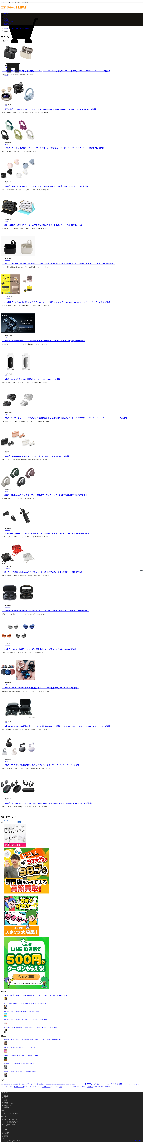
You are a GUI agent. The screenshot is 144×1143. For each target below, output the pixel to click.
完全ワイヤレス (69, 1086)
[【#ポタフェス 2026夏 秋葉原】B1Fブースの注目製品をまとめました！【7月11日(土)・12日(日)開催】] (5, 1031)
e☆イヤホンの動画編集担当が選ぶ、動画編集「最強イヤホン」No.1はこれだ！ (25, 1003)
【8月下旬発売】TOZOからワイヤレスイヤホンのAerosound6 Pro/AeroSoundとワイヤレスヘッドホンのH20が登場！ (50, 109)
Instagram (6, 1136)
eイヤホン (29, 1084)
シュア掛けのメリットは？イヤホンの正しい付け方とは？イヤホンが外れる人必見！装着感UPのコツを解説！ (33, 1039)
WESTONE (73, 1084)
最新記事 (6, 13)
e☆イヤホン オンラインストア (12, 1113)
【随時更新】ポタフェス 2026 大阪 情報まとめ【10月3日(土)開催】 (21, 1011)
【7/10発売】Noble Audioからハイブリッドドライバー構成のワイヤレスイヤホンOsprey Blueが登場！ (43, 341)
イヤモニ (96, 1084)
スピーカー (137, 1084)
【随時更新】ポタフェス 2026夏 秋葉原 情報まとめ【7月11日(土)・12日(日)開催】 (25, 1019)
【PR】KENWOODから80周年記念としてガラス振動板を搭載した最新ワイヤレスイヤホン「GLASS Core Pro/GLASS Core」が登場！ (57, 726)
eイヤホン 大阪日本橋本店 (11, 1121)
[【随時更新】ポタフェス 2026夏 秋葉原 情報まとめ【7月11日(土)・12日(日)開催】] (5, 1023)
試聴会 (102, 1087)
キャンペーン (7, 17)
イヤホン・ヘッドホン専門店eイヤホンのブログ (12, 1140)
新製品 (5, 18)
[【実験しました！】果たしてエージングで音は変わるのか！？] (5, 1075)
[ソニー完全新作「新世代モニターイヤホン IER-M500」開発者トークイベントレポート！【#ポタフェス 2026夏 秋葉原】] (5, 999)
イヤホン (88, 1084)
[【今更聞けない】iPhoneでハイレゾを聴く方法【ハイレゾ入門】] (5, 1067)
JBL (48, 1084)
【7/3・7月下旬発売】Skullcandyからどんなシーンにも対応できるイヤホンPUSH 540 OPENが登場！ (43, 572)
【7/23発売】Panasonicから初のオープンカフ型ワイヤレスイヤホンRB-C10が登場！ (36, 456)
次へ (7, 820)
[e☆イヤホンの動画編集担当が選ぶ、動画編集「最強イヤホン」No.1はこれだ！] (5, 1007)
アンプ (77, 1084)
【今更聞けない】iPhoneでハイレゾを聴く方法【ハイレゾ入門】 (21, 1063)
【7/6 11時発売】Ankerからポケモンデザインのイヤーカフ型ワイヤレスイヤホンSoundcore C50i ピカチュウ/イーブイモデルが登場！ (57, 302)
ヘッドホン (19, 1087)
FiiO (43, 1084)
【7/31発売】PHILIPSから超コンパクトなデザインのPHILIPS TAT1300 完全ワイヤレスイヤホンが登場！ (45, 186)
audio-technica (13, 1084)
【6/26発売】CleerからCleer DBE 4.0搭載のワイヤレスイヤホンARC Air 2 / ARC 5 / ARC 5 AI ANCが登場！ (45, 611)
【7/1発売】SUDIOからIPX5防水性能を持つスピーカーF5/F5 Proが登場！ (32, 379)
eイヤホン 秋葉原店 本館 (10, 1119)
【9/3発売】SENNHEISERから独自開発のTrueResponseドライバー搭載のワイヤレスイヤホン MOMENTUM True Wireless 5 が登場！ (56, 71)
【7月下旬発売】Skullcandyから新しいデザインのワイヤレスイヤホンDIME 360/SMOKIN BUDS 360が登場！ (46, 534)
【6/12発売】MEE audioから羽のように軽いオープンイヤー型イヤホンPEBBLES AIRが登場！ (40, 688)
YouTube (6, 1135)
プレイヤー (10, 1087)
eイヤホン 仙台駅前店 (9, 1124)
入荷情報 (6, 20)
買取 (105, 1087)
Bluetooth (19, 1084)
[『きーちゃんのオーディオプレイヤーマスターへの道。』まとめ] (5, 1059)
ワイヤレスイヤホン (55, 1086)
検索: (2, 822)
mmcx (50, 1084)
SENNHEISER (54, 1084)
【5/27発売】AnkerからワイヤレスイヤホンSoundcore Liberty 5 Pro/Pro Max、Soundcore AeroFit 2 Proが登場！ (47, 803)
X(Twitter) (6, 1132)
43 (4, 820)
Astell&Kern (7, 1084)
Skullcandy (63, 1084)
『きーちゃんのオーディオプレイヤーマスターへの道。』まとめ (21, 1055)
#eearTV (2, 1084)
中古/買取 (6, 24)
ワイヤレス (46, 1087)
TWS (70, 1084)
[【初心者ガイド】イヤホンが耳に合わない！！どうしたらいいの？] (5, 1051)
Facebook (6, 1133)
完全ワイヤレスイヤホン (80, 1087)
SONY (67, 1084)
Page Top (3, 1138)
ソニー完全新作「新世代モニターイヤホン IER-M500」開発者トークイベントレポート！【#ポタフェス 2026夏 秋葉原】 (36, 995)
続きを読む (138, 1140)
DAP (24, 1084)
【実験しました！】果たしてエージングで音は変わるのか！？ (20, 1071)
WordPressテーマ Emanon (11, 1141)
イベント (6, 15)
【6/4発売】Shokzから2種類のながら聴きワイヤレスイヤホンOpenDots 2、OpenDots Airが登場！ (41, 765)
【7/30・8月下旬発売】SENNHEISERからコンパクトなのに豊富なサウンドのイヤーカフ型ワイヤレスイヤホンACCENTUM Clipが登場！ (58, 264)
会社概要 (6, 1126)
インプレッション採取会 (105, 1084)
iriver (46, 1084)
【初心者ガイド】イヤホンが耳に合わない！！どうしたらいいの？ (22, 1047)
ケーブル (133, 1084)
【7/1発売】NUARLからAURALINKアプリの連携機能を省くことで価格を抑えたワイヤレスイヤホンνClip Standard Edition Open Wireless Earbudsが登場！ (65, 418)
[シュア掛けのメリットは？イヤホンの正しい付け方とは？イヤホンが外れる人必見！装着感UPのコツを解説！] (5, 1043)
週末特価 (109, 1086)
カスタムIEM (7, 23)
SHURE (59, 1084)
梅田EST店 (97, 1086)
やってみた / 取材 (8, 21)
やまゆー (7, 67)
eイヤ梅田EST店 (37, 1084)
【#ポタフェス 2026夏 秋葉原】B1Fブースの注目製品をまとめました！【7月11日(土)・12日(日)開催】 (31, 1027)
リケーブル (34, 1087)
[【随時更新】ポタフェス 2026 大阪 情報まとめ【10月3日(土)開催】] (5, 1015)
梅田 (94, 1086)
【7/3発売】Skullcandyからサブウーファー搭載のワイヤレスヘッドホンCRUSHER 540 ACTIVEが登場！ (44, 495)
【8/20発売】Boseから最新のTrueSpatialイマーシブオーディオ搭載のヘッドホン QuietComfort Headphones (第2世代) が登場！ (53, 148)
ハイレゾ (4, 1087)
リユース (40, 1086)
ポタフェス (27, 1087)
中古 (60, 1087)
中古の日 (64, 1086)
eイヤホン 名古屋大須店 (10, 1122)
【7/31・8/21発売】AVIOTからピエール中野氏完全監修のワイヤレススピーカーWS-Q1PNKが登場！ (43, 225)
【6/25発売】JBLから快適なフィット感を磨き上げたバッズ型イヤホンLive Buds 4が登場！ (39, 649)
